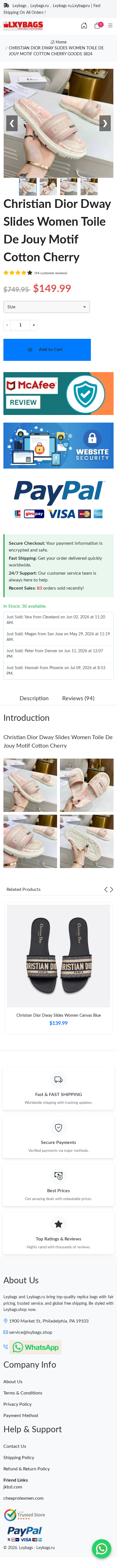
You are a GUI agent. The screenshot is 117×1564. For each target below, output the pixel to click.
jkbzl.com (12, 1487)
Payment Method (20, 1415)
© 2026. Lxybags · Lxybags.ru (29, 1548)
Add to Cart (50, 349)
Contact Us (14, 1446)
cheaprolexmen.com (23, 1498)
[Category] (110, 26)
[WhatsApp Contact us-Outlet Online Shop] (101, 1548)
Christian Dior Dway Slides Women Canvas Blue (58, 1016)
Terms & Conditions (22, 1393)
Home (60, 42)
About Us (12, 1382)
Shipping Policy (18, 1457)
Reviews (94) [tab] (78, 698)
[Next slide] (111, 889)
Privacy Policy (17, 1404)
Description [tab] (34, 698)
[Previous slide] (105, 889)
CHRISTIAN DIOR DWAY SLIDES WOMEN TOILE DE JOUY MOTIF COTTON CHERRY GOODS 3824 (56, 51)
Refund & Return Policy (26, 1469)
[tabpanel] (58, 970)
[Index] (84, 26)
